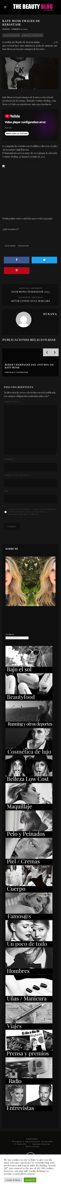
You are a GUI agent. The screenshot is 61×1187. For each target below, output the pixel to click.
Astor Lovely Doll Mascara (30, 300)
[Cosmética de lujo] (28, 753)
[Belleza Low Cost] (28, 781)
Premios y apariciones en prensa (33, 1141)
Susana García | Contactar (30, 604)
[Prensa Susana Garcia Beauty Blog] (28, 1055)
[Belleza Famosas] (28, 918)
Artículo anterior (30, 288)
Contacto (21, 1144)
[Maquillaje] (28, 808)
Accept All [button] (30, 1180)
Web (6, 491)
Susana (6, 29)
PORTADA (32, 1139)
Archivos (9, 634)
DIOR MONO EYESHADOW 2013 (30, 291)
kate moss (10, 245)
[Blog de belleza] (28, 945)
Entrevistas (33, 1146)
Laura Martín (46, 42)
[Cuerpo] (28, 890)
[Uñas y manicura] (28, 1000)
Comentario (12, 401)
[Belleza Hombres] (28, 973)
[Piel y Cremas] (28, 863)
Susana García (41, 1144)
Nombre (9, 459)
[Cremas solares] (28, 671)
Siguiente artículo (30, 297)
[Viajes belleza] (28, 1028)
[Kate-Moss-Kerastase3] (30, 186)
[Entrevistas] (28, 1110)
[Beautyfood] (28, 698)
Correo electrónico (17, 475)
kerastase (23, 245)
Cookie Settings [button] (13, 1180)
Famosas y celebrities (32, 35)
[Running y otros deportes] (28, 726)
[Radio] (28, 1082)
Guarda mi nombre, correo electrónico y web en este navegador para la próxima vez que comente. (32, 511)
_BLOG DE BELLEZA (11, 35)
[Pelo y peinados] (28, 836)
